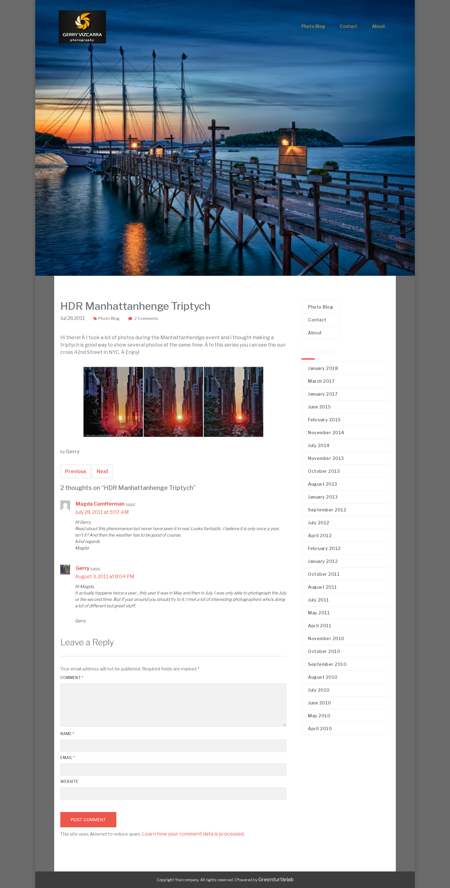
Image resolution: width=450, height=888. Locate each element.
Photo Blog (313, 26)
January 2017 (322, 394)
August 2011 (322, 587)
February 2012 (324, 548)
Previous (75, 471)
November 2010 (326, 638)
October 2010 (324, 651)
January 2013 (323, 496)
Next (102, 471)
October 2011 (323, 574)
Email (67, 757)
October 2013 (324, 471)
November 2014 (326, 432)
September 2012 (327, 509)
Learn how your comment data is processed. (193, 834)
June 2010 (319, 702)
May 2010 (319, 715)
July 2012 (318, 522)
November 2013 (326, 458)
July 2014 (319, 445)
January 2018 (323, 368)
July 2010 (319, 690)
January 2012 (323, 561)
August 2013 (322, 484)
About (378, 26)
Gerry (73, 451)
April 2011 (319, 625)
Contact (348, 26)
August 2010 (323, 677)
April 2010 (320, 728)
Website (69, 781)
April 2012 (320, 535)
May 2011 (319, 612)
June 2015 (319, 406)
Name (67, 733)
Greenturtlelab (276, 879)
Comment (71, 677)
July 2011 (318, 599)
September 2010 (327, 664)
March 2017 (321, 381)
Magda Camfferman (100, 504)
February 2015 (324, 419)
